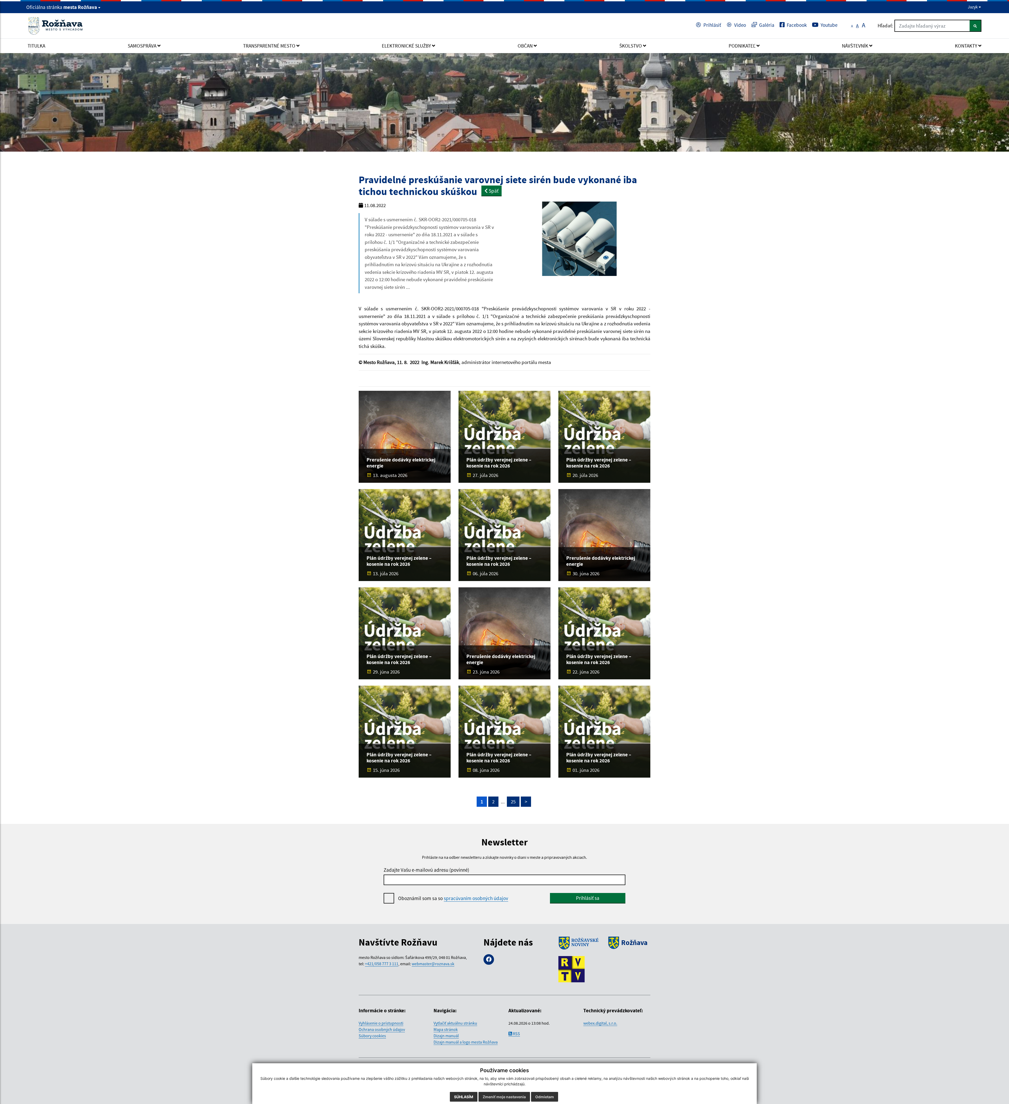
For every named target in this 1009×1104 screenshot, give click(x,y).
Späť (493, 191)
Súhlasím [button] (463, 1097)
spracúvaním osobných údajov (476, 898)
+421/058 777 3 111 (381, 963)
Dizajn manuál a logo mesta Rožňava (466, 1042)
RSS (516, 1033)
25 (513, 801)
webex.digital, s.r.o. (600, 1023)
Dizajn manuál (446, 1035)
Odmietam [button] (544, 1097)
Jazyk (973, 6)
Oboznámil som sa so (453, 898)
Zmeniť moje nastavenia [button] (504, 1097)
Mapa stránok (446, 1029)
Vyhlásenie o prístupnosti (381, 1023)
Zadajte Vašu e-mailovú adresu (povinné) (426, 870)
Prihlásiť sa (587, 898)
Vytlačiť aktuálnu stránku (455, 1023)
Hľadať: (885, 25)
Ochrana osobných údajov (382, 1029)
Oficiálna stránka (61, 7)
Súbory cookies (372, 1035)
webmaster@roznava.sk (433, 963)
